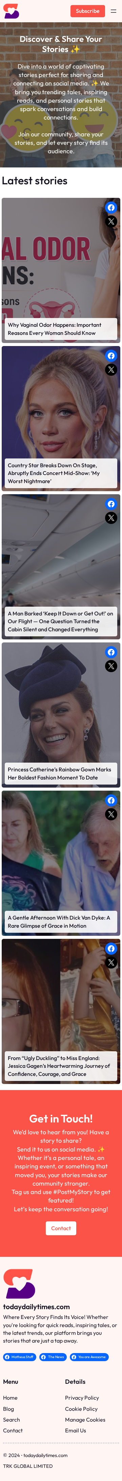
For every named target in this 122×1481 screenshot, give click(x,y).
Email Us (75, 1430)
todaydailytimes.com (36, 1306)
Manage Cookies (85, 1419)
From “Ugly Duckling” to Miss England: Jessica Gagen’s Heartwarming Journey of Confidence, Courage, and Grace (59, 1066)
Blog (8, 1408)
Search (11, 1419)
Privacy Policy (82, 1397)
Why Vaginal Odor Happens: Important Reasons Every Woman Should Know (54, 328)
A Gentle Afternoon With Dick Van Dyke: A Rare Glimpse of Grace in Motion (59, 921)
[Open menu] (113, 11)
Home (10, 1397)
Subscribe (88, 10)
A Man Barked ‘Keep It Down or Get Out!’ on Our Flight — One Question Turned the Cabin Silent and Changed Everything (60, 621)
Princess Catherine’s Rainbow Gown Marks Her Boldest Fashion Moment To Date (59, 773)
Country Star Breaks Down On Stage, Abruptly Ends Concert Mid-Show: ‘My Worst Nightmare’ (54, 473)
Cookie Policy (81, 1408)
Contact (61, 1228)
